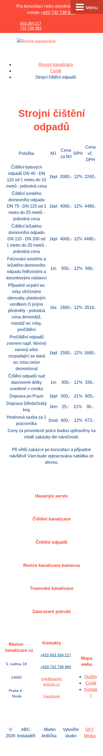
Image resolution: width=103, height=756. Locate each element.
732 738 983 (30, 28)
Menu (92, 7)
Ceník (55, 71)
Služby (90, 676)
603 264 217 (30, 23)
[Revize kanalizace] (36, 41)
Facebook (51, 696)
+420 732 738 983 (58, 12)
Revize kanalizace (56, 64)
